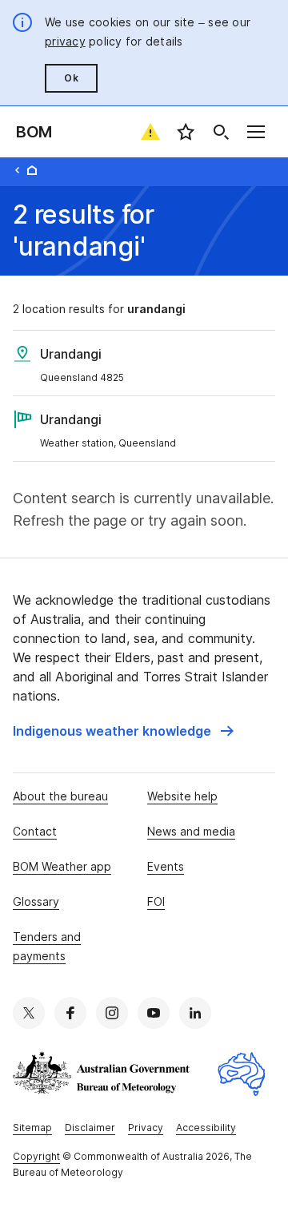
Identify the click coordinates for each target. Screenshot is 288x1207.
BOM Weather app (62, 866)
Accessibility (206, 1128)
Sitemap (32, 1128)
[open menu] (256, 132)
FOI (156, 901)
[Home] (32, 170)
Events (165, 866)
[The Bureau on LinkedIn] (195, 1013)
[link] (123, 730)
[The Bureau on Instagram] (112, 1013)
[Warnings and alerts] (150, 132)
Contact (35, 831)
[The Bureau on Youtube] (154, 1013)
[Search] (221, 132)
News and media (191, 831)
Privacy (145, 1128)
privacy (65, 41)
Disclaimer (90, 1128)
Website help (182, 796)
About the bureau (60, 796)
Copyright (36, 1156)
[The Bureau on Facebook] (70, 1013)
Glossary (36, 901)
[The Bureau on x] (29, 1013)
